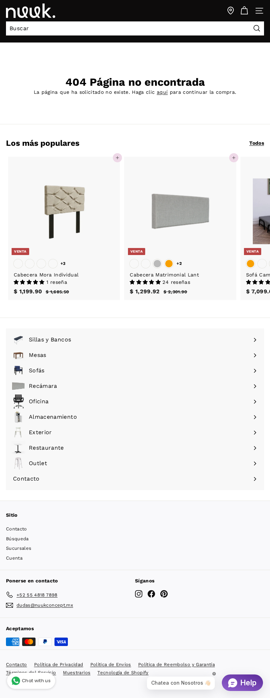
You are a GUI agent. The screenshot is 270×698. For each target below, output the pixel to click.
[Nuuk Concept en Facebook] (151, 593)
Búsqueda (17, 538)
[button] (30, 282)
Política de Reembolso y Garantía (176, 664)
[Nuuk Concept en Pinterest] (164, 593)
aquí (162, 92)
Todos (256, 143)
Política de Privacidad (58, 664)
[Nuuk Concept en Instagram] (138, 593)
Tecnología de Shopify (122, 672)
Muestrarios (76, 672)
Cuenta (14, 558)
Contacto (16, 528)
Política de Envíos (110, 664)
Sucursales (19, 548)
